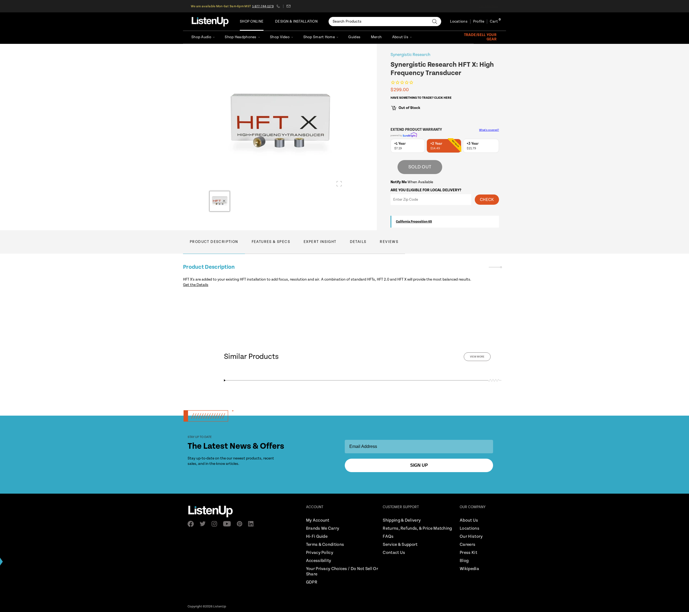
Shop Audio (201, 37)
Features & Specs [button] (271, 242)
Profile (478, 21)
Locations (458, 21)
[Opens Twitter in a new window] (204, 523)
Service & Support (400, 544)
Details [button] (358, 242)
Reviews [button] (389, 242)
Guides (354, 37)
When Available (412, 182)
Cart (494, 21)
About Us (400, 37)
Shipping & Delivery (402, 520)
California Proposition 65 (414, 221)
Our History (471, 536)
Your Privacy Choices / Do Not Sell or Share (342, 571)
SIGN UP (419, 465)
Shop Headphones (240, 37)
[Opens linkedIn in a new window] (253, 523)
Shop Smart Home (319, 37)
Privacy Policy (319, 552)
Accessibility (318, 560)
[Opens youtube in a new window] (228, 523)
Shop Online (251, 21)
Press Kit (468, 552)
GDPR (311, 582)
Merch (376, 37)
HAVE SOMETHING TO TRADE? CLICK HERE (421, 98)
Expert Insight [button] (320, 242)
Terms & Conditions (325, 544)
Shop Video (280, 37)
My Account (317, 520)
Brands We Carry (322, 528)
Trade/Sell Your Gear (480, 37)
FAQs (388, 536)
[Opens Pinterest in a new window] (241, 523)
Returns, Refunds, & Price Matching (417, 528)
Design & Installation (296, 21)
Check (487, 199)
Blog (464, 560)
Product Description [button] (214, 242)
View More (477, 356)
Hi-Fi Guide (317, 536)
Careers (467, 544)
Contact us (288, 6)
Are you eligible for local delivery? (426, 190)
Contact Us (394, 552)
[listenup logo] (210, 21)
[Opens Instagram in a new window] (216, 524)
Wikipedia (469, 568)
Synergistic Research (410, 54)
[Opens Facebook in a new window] (192, 524)
